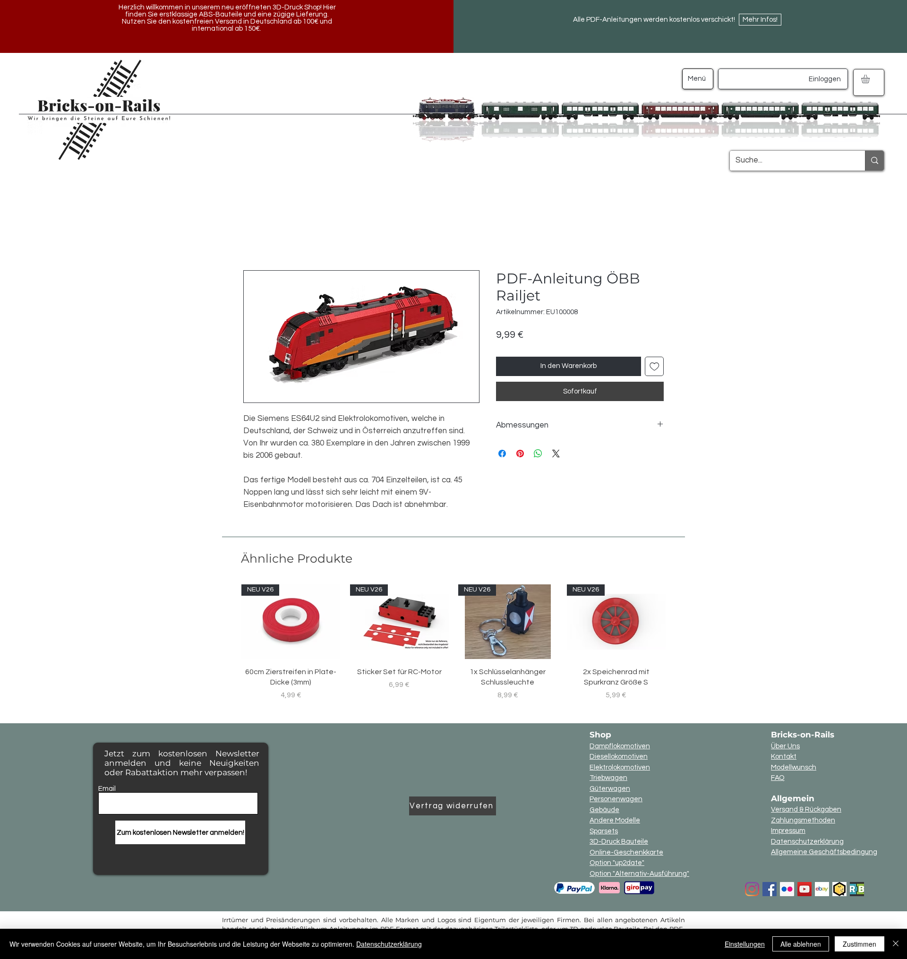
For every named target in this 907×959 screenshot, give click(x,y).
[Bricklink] (839, 889)
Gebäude (604, 809)
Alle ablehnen (800, 944)
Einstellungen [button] (745, 944)
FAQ (778, 777)
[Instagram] (752, 889)
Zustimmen (859, 944)
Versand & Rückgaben (806, 809)
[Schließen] (895, 943)
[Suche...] (874, 161)
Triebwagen (608, 777)
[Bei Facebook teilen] (502, 453)
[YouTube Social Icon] (804, 889)
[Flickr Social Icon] (787, 889)
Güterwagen (610, 788)
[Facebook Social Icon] (769, 889)
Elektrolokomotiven (620, 767)
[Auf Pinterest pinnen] (520, 453)
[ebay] (822, 889)
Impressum (788, 830)
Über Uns (785, 746)
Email (107, 788)
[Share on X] (556, 453)
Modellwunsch (793, 767)
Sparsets (604, 831)
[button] (870, 79)
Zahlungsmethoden (803, 820)
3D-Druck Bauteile (619, 841)
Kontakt (783, 756)
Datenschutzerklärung (807, 841)
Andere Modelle (615, 820)
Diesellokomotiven (619, 756)
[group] (453, 642)
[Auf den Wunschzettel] (654, 366)
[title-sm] (857, 889)
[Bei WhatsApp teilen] (538, 453)
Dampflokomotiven (620, 746)
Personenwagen (616, 799)
